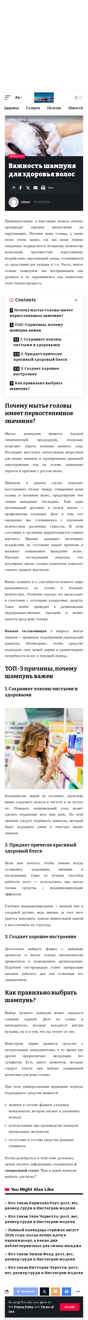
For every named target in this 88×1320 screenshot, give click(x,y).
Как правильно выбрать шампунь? (36, 386)
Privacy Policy (23, 1307)
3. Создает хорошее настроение (36, 371)
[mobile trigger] (9, 97)
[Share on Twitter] (27, 188)
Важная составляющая (25, 631)
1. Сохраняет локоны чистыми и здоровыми (37, 342)
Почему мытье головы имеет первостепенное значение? (41, 313)
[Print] (43, 188)
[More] (50, 188)
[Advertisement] (44, 46)
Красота (16, 156)
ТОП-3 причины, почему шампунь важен (36, 327)
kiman (25, 202)
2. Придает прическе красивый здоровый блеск (40, 357)
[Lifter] (44, 97)
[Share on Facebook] (20, 188)
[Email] (35, 188)
